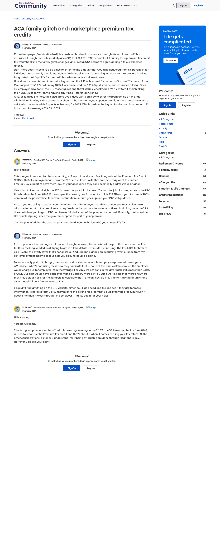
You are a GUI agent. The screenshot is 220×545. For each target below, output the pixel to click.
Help (161, 141)
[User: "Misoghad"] (17, 46)
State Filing (182, 207)
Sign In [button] (72, 144)
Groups (163, 137)
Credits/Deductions (182, 194)
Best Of (163, 146)
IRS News (182, 213)
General (182, 176)
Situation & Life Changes (182, 188)
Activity (163, 128)
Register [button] (91, 144)
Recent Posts (166, 123)
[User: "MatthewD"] (17, 161)
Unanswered (182, 132)
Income (182, 201)
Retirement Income (182, 163)
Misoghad (27, 44)
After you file (182, 182)
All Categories (167, 119)
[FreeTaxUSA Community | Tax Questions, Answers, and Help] (31, 5)
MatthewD (27, 159)
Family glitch (29, 118)
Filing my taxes (182, 169)
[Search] (173, 5)
